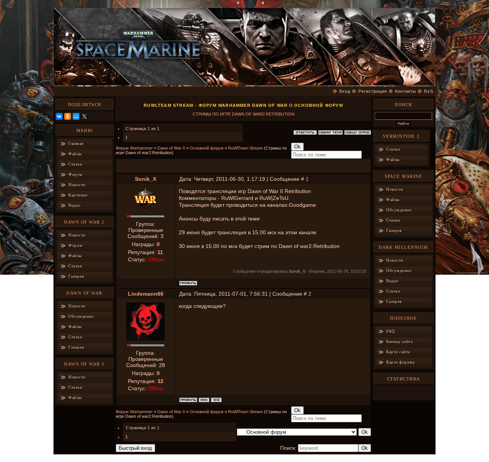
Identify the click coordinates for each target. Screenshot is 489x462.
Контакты (405, 91)
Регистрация (372, 91)
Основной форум (206, 148)
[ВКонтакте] (59, 116)
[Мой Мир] (76, 116)
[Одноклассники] (67, 116)
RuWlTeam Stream (245, 148)
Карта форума (400, 362)
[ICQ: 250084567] (216, 400)
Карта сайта (398, 351)
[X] (84, 116)
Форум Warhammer (134, 148)
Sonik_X (145, 179)
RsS (428, 91)
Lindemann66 (146, 294)
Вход (344, 91)
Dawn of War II (171, 148)
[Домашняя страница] (204, 400)
